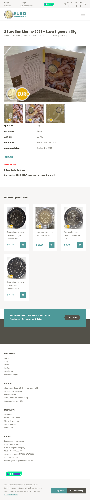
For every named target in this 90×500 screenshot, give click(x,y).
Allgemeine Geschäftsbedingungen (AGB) (21, 388)
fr (72, 2)
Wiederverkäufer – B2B (13, 401)
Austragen (8, 427)
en (85, 4)
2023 (26, 36)
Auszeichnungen (11, 374)
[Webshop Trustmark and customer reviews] (51, 4)
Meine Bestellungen (12, 418)
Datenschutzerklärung (13, 391)
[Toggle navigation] (82, 14)
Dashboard (8, 414)
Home (6, 36)
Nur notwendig (76, 491)
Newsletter (8, 371)
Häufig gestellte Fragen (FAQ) (16, 398)
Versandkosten (10, 394)
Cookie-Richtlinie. (11, 494)
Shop (6, 361)
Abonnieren (72, 317)
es (76, 2)
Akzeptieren (59, 491)
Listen (6, 365)
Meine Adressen (10, 424)
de (80, 2)
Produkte (16, 36)
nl (68, 2)
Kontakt (7, 368)
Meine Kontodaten (11, 421)
